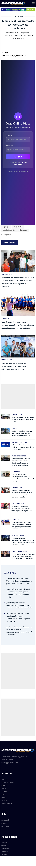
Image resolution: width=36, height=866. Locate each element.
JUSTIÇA (14, 428)
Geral (3, 785)
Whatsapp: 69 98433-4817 (10, 763)
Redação (4, 823)
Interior (4, 791)
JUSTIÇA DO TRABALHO (20, 551)
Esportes (4, 800)
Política (4, 779)
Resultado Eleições (9, 230)
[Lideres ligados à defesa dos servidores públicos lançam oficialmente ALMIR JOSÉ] (18, 346)
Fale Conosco (5, 826)
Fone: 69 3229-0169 (7, 760)
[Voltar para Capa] (18, 750)
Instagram (5, 849)
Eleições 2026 (6, 274)
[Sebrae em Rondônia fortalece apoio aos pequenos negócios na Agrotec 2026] (5, 444)
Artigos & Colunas (7, 782)
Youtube (4, 855)
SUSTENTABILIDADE (19, 456)
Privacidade (5, 820)
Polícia (3, 788)
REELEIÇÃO (5, 318)
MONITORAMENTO (18, 535)
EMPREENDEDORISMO (19, 442)
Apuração (6, 227)
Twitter (3, 846)
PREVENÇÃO (16, 472)
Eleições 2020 (18, 227)
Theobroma (23, 230)
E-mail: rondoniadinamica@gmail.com (14, 757)
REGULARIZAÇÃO (18, 503)
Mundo (3, 797)
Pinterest (4, 852)
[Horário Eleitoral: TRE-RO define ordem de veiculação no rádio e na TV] (5, 416)
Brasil (3, 794)
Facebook (4, 843)
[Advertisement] (18, 671)
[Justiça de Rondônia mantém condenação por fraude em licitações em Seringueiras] (5, 430)
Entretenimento (6, 803)
